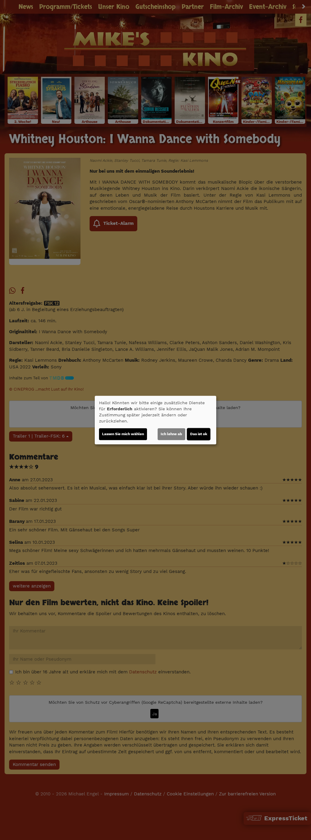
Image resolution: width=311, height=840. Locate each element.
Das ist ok (198, 434)
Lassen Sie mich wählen (123, 434)
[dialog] (155, 420)
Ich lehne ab (171, 434)
